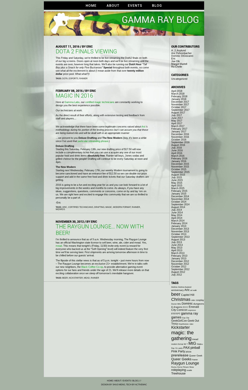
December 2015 (180, 164)
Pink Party (178, 351)
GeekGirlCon (179, 320)
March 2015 (177, 188)
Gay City (185, 318)
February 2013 (179, 255)
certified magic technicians (99, 102)
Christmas (180, 299)
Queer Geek (195, 355)
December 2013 (180, 228)
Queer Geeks (181, 359)
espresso (192, 310)
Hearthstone (183, 324)
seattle (189, 370)
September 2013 (180, 237)
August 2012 (178, 272)
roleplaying (178, 370)
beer (65, 278)
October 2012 (178, 266)
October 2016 (178, 139)
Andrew (174, 287)
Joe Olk (175, 61)
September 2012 (180, 269)
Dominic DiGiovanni (182, 56)
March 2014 (177, 220)
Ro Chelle (176, 66)
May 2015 (176, 182)
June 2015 (177, 180)
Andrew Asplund (184, 287)
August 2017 (178, 112)
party (180, 348)
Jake (191, 324)
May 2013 (176, 247)
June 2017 (177, 118)
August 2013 (178, 239)
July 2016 (176, 147)
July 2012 (176, 274)
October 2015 (178, 169)
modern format (122, 207)
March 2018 (177, 93)
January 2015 (178, 193)
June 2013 (177, 245)
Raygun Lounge (185, 363)
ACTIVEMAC (141, 384)
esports (73, 78)
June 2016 (177, 150)
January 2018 (178, 99)
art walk (193, 290)
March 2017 (177, 126)
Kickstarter (76, 278)
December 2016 (180, 134)
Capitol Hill (187, 294)
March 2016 (177, 155)
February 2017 (179, 128)
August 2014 (178, 207)
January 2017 (178, 131)
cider (193, 300)
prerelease (179, 355)
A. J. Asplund (178, 50)
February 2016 (179, 158)
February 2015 (179, 191)
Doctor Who (176, 304)
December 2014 (180, 196)
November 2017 (180, 104)
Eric (173, 58)
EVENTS (135, 6)
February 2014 (179, 223)
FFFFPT (175, 314)
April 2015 (176, 185)
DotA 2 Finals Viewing (86, 51)
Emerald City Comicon (185, 308)
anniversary (177, 290)
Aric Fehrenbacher (181, 53)
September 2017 (180, 110)
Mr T (186, 344)
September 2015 (180, 172)
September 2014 (180, 204)
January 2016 (178, 161)
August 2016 (178, 145)
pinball (195, 347)
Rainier (83, 78)
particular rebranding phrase (93, 141)
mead (59, 245)
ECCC (185, 307)
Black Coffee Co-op (92, 267)
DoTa (65, 78)
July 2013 (176, 242)
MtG (192, 343)
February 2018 (179, 96)
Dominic (187, 303)
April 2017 (176, 123)
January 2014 (178, 226)
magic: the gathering (182, 335)
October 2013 (178, 234)
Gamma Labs (72, 102)
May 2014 (176, 215)
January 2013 (178, 258)
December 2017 (180, 101)
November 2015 (180, 166)
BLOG (157, 6)
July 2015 (176, 177)
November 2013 (180, 231)
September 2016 (180, 142)
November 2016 (180, 137)
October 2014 (178, 201)
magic (108, 207)
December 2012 (180, 261)
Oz (176, 348)
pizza (188, 351)
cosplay (200, 300)
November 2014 (180, 199)
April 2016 (176, 153)
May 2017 (176, 120)
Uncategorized (179, 78)
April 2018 (176, 91)
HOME (91, 6)
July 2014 (176, 210)
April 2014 (176, 218)
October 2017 (178, 107)
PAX (186, 347)
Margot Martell (179, 64)
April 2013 (176, 250)
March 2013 (177, 253)
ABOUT (113, 6)
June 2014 (177, 212)
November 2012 (180, 264)
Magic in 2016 (74, 96)
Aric (143, 126)
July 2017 (176, 115)
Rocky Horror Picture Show (182, 367)
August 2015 (178, 174)
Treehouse (178, 373)
